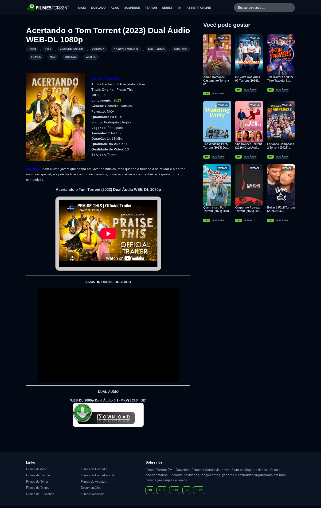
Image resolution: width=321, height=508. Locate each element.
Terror (151, 7)
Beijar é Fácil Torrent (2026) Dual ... (281, 209)
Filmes (36, 56)
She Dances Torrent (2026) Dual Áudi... (248, 145)
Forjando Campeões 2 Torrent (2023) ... (280, 145)
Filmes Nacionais (92, 494)
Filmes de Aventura (94, 481)
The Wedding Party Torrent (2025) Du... (216, 145)
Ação (115, 7)
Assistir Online (199, 7)
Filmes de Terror (37, 481)
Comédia (98, 49)
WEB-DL (91, 56)
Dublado (98, 7)
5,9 (104, 95)
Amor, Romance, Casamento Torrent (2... (216, 80)
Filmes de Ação (36, 469)
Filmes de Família (38, 475)
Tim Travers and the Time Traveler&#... (280, 78)
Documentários (91, 487)
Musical (71, 56)
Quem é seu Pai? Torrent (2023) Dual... (217, 209)
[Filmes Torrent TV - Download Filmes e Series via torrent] (48, 7)
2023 (48, 49)
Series (167, 7)
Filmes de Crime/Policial (97, 475)
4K (179, 7)
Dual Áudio (156, 49)
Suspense (132, 7)
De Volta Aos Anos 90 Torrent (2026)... (247, 78)
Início (82, 7)
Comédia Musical (126, 49)
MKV (52, 56)
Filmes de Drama (37, 487)
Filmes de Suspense (40, 494)
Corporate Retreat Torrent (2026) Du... (248, 209)
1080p (32, 49)
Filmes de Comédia (94, 469)
